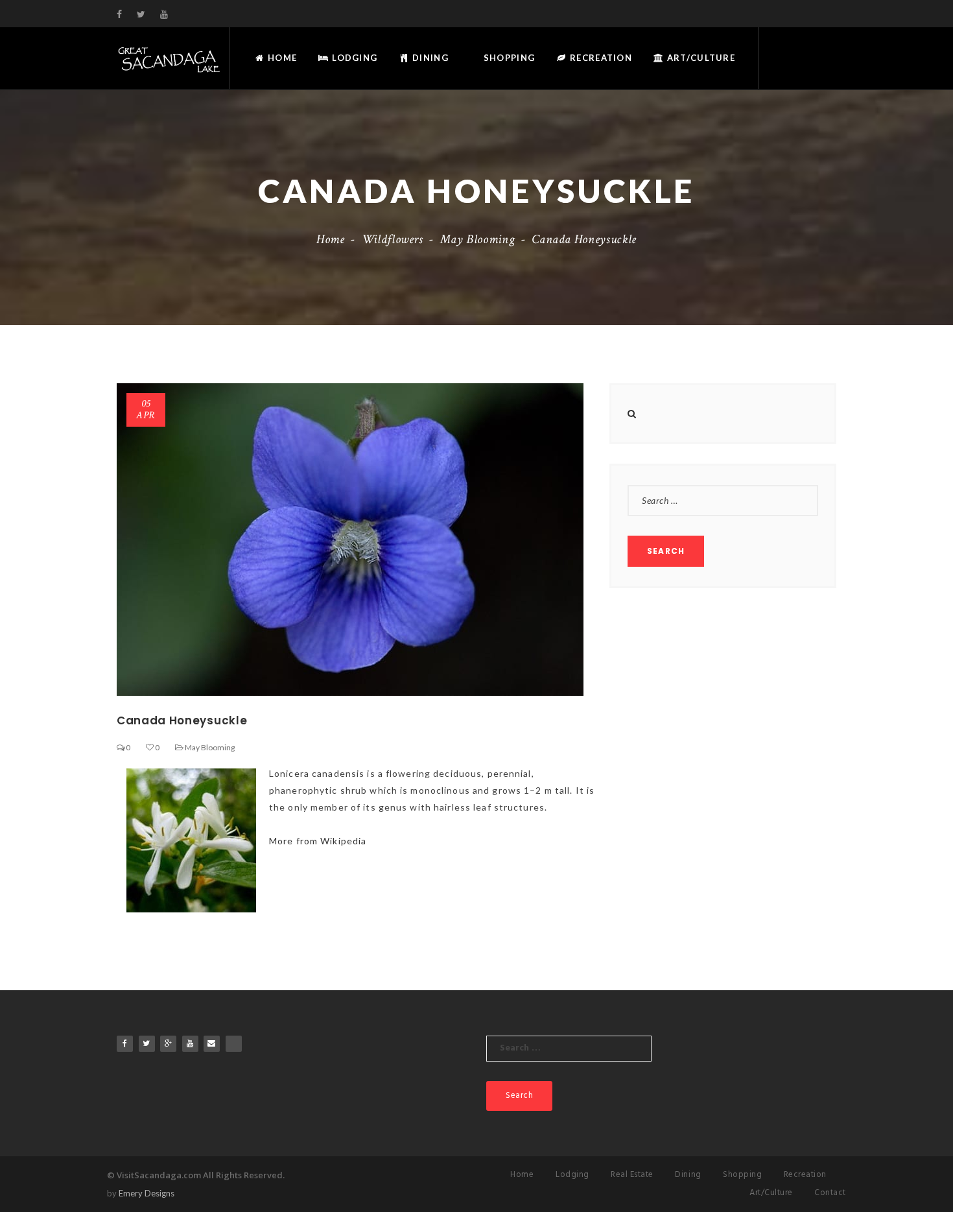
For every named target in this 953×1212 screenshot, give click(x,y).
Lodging (353, 58)
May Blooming (477, 239)
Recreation (599, 58)
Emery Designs (146, 1193)
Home (281, 58)
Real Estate (632, 1175)
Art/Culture (700, 58)
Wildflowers (392, 239)
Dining (429, 58)
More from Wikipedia (317, 840)
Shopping (508, 58)
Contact (830, 1193)
